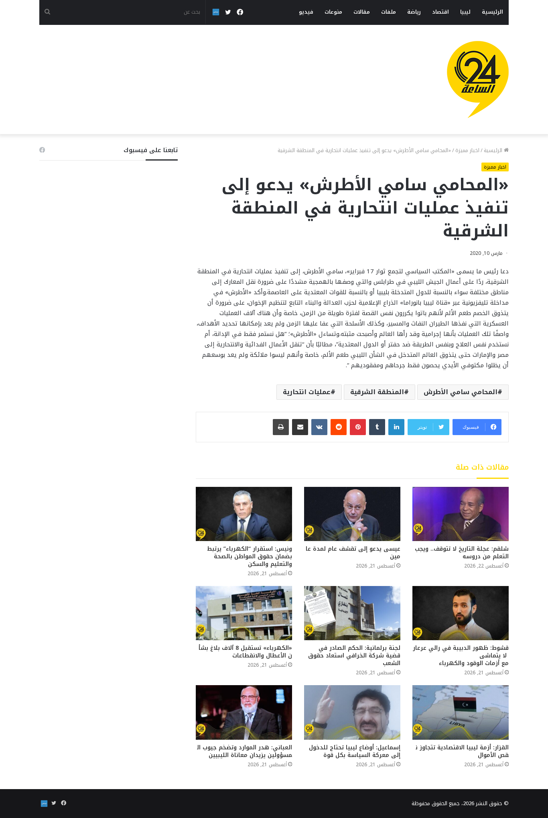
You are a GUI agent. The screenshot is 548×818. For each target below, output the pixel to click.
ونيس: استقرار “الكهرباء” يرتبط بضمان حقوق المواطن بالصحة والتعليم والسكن (249, 556)
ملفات (388, 12)
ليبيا (465, 12)
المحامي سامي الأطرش (460, 392)
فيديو (306, 12)
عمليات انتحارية (307, 392)
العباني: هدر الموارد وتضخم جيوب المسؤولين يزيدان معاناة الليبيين (244, 751)
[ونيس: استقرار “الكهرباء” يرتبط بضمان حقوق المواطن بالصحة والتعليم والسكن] (244, 514)
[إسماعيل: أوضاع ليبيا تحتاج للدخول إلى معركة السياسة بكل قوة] (352, 712)
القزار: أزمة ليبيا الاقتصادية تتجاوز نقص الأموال (462, 751)
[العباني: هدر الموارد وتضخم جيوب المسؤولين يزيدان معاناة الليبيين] (244, 712)
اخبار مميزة (467, 150)
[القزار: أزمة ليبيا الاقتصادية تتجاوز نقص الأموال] (460, 712)
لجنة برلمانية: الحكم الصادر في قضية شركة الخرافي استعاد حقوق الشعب (354, 656)
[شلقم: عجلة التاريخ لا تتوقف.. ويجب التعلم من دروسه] (460, 514)
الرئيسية (492, 12)
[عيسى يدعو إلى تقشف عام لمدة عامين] (352, 514)
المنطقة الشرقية (377, 392)
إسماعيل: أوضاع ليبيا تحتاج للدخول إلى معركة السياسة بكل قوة (354, 751)
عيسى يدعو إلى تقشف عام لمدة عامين (353, 552)
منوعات (333, 12)
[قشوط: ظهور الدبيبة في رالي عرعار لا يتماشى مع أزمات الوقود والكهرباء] (460, 613)
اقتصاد (440, 12)
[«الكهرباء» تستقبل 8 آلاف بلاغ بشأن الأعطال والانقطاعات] (244, 613)
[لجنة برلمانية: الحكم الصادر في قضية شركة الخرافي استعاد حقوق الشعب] (352, 613)
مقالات (361, 12)
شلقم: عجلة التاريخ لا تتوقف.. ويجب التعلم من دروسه (462, 552)
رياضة (414, 12)
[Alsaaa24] (478, 79)
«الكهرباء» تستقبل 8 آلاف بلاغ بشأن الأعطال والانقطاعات (245, 652)
